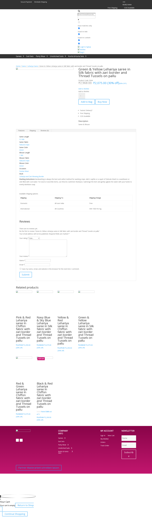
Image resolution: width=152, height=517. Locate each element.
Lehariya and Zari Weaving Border (31, 176)
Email (22, 265)
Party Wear (40, 56)
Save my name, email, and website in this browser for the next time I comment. (50, 269)
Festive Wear (24, 171)
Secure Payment (26, 2)
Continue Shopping (15, 513)
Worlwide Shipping (40, 2)
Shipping (33, 130)
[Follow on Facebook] (17, 440)
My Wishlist (104, 439)
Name (22, 260)
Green (21, 150)
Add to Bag (86, 101)
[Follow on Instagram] (21, 440)
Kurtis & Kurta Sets (76, 56)
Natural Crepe (24, 145)
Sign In (102, 436)
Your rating (24, 238)
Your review (24, 256)
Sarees (19, 56)
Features (21, 130)
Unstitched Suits (57, 56)
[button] (83, 89)
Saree (24, 66)
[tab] (21, 130)
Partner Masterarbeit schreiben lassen (38, 467)
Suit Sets (29, 56)
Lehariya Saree (32, 66)
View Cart (111, 436)
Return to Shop (26, 505)
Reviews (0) (45, 130)
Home (18, 66)
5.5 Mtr (21, 139)
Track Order (104, 446)
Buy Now (102, 101)
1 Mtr (21, 155)
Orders (102, 442)
